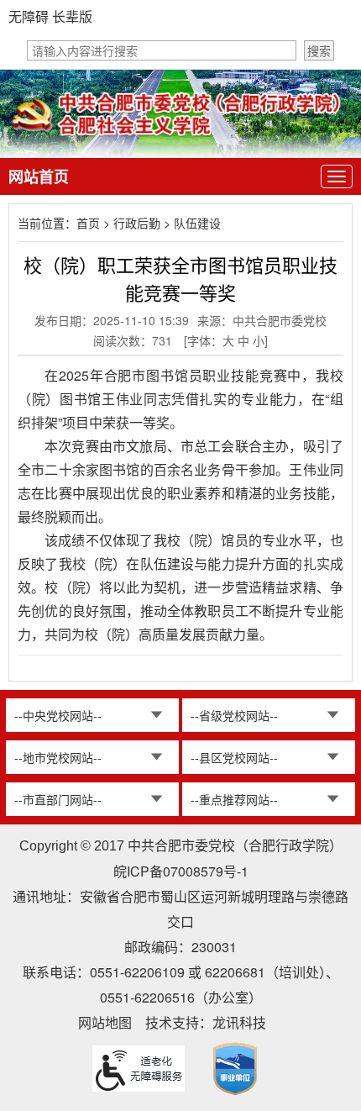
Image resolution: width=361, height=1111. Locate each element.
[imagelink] (235, 1069)
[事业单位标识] (235, 1067)
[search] (161, 50)
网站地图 (105, 1022)
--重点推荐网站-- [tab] (234, 799)
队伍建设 (197, 222)
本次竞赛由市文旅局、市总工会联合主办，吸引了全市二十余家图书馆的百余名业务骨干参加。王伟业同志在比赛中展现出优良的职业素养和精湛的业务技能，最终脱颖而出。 (180, 481)
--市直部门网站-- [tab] (58, 799)
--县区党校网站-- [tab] (234, 757)
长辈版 (72, 16)
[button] (319, 50)
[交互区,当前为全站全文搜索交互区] (180, 50)
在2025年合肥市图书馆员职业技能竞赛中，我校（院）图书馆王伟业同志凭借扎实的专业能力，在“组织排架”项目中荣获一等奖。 (180, 399)
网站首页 (38, 176)
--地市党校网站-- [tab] (58, 757)
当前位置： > (119, 222)
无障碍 (28, 16)
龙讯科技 (239, 1022)
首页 (88, 222)
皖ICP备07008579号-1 (181, 871)
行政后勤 (136, 222)
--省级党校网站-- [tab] (234, 715)
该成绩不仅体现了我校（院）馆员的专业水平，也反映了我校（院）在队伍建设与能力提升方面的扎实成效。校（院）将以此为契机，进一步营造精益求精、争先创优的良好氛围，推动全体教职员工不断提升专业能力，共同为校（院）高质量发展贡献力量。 (180, 587)
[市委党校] (180, 112)
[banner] (180, 97)
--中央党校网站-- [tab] (58, 715)
